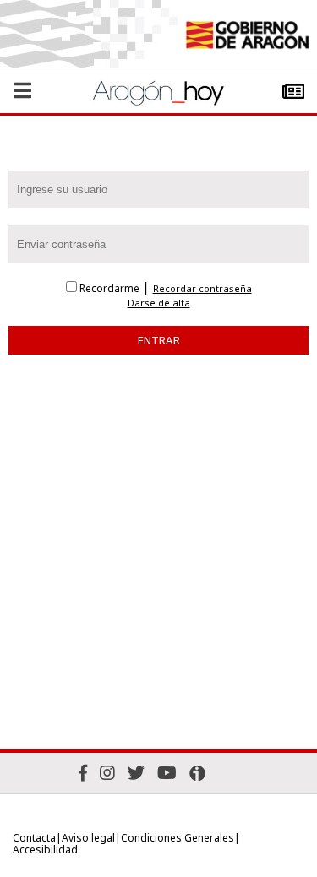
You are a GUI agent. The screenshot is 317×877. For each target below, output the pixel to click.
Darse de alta (159, 303)
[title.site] (247, 37)
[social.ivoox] (197, 773)
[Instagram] (107, 772)
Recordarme (109, 288)
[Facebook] (83, 772)
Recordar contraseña (202, 289)
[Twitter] (136, 772)
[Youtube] (167, 772)
